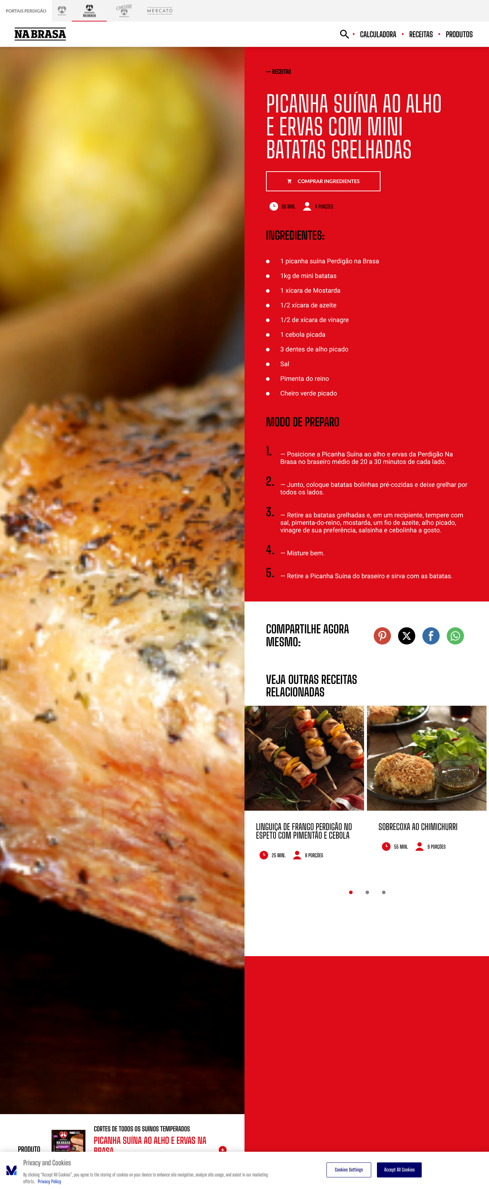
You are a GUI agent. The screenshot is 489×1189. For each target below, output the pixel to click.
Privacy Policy (49, 1181)
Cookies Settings (349, 1170)
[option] (304, 788)
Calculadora (378, 34)
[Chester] (124, 10)
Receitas (421, 34)
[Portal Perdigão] (62, 10)
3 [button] (384, 892)
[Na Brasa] (89, 10)
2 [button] (367, 892)
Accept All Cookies (399, 1170)
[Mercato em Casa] (159, 10)
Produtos (459, 34)
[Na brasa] (40, 34)
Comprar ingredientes (329, 181)
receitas (281, 71)
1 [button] (351, 892)
